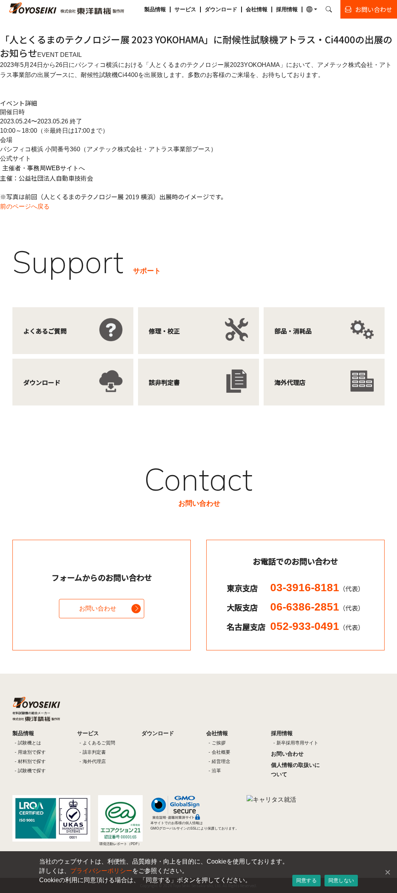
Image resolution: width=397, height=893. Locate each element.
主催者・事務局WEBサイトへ (43, 168)
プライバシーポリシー (101, 870)
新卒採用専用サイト (297, 743)
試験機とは (29, 743)
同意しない (341, 880)
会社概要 (221, 752)
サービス (185, 9)
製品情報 (155, 9)
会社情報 (257, 9)
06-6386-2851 (317, 607)
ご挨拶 (219, 743)
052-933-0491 (317, 626)
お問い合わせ (97, 608)
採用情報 (287, 9)
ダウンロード (221, 9)
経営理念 (221, 761)
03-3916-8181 (317, 588)
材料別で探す (32, 761)
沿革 (216, 770)
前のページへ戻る (25, 206)
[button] (311, 9)
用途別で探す (32, 752)
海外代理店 (94, 761)
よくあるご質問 (99, 743)
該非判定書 (94, 752)
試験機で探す (32, 770)
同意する (306, 880)
